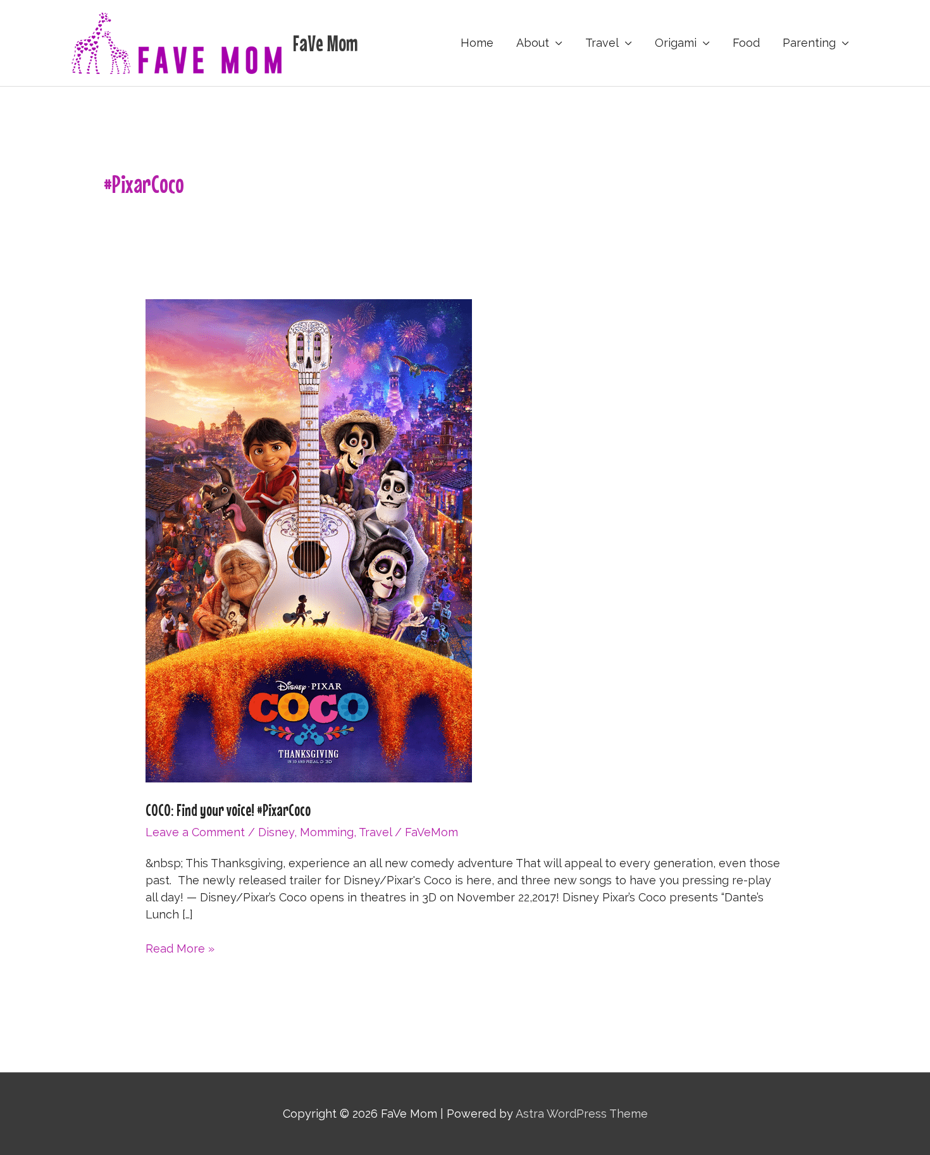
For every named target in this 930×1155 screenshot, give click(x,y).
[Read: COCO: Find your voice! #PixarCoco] (309, 540)
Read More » (180, 949)
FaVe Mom (325, 43)
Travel (602, 42)
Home (477, 42)
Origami (676, 42)
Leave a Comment (195, 832)
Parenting (809, 42)
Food (746, 42)
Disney (276, 832)
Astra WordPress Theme (582, 1113)
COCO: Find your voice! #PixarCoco (228, 810)
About (532, 42)
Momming (327, 832)
